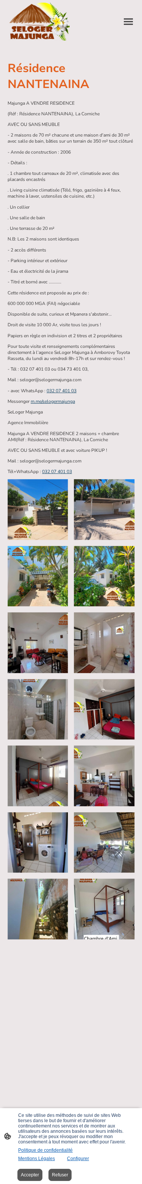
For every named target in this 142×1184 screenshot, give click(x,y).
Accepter (30, 1175)
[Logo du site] (39, 22)
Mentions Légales (36, 1158)
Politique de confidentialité (45, 1150)
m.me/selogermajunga (53, 401)
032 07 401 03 (61, 391)
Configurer (78, 1158)
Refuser (60, 1175)
